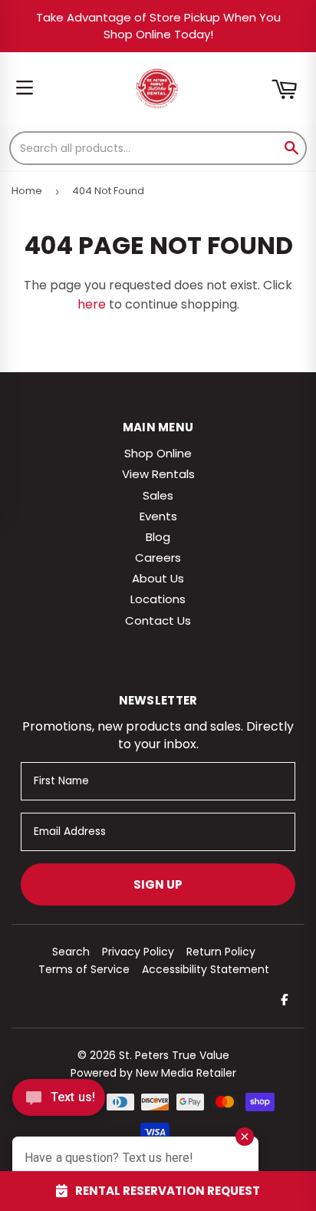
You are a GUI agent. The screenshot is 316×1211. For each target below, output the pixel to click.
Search (71, 951)
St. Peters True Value (174, 1055)
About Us (158, 578)
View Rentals (158, 474)
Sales (158, 495)
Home (27, 190)
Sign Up (158, 884)
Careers (158, 557)
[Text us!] (58, 1101)
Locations (158, 599)
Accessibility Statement (205, 969)
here (91, 304)
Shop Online (158, 453)
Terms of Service (84, 969)
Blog (158, 537)
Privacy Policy (138, 951)
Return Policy (220, 951)
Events (158, 516)
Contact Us (158, 620)
